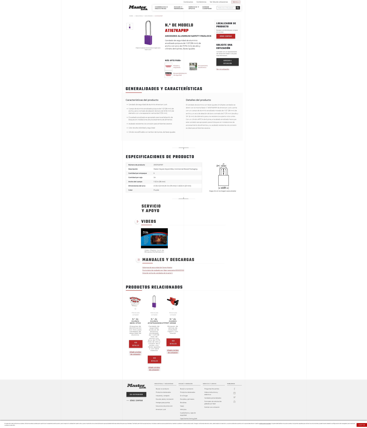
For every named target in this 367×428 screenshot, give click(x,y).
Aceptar (361, 425)
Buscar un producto (162, 389)
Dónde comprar (207, 7)
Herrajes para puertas (163, 402)
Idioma (235, 2)
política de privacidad (265, 423)
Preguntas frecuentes (211, 389)
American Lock (161, 409)
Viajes (182, 406)
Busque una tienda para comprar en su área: (227, 31)
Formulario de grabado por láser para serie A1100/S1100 (163, 270)
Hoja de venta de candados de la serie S (157, 273)
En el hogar (184, 396)
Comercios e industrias (161, 7)
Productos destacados (163, 392)
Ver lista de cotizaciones (219, 2)
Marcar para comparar (135, 314)
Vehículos (183, 409)
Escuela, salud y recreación (165, 399)
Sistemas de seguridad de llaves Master (157, 267)
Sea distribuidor (136, 394)
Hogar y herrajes (179, 7)
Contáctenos (201, 2)
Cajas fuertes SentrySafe (188, 418)
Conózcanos (188, 2)
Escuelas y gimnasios (187, 399)
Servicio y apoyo (194, 7)
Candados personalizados (212, 398)
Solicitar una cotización (212, 407)
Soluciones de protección (164, 406)
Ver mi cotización (222, 69)
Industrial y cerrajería (162, 396)
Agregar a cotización (227, 62)
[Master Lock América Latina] (136, 10)
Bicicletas (183, 402)
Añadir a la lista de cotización (135, 353)
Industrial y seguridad (163, 383)
